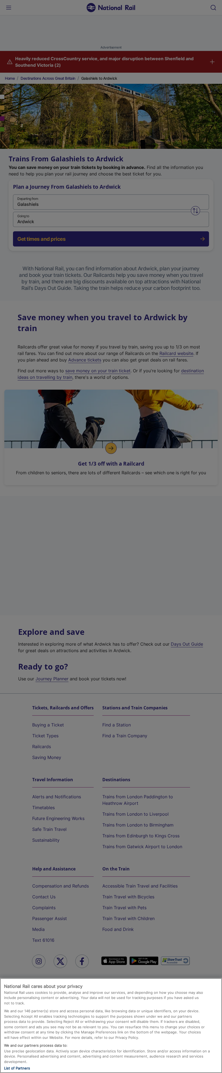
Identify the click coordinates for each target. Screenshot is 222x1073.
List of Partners (17, 1068)
